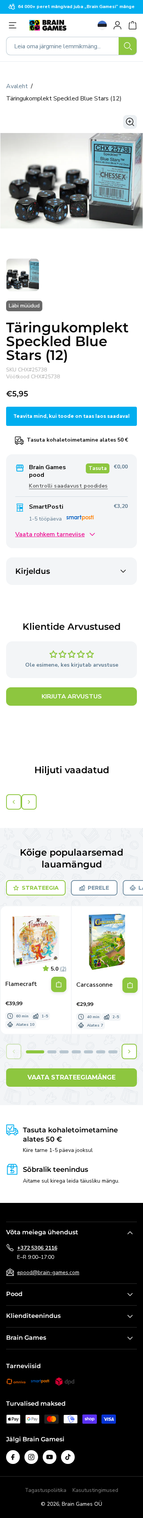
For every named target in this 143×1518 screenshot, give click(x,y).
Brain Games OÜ (82, 1504)
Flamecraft (21, 984)
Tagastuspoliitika (45, 1490)
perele (98, 887)
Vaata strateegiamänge (71, 1077)
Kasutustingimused (95, 1490)
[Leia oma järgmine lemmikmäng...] (128, 46)
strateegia (40, 887)
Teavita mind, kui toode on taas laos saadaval (71, 416)
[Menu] (14, 25)
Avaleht (17, 86)
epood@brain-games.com (48, 1272)
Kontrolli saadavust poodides (68, 486)
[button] (35, 1051)
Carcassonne (94, 985)
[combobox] (71, 46)
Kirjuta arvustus (72, 696)
